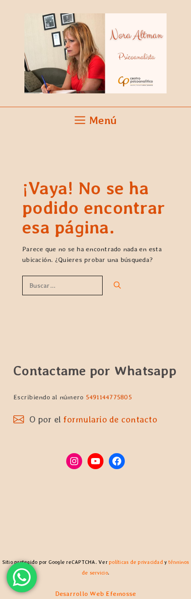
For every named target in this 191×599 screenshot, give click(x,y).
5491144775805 (109, 397)
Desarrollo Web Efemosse (95, 594)
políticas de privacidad (136, 562)
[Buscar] (117, 285)
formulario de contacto (110, 419)
